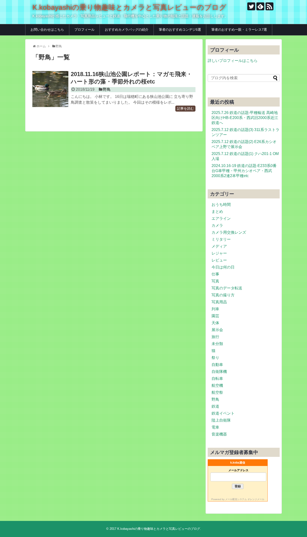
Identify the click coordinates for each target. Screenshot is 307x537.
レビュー (219, 260)
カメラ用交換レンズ (229, 232)
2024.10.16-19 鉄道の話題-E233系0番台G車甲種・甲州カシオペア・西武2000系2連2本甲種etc (244, 171)
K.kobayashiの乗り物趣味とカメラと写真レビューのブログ (129, 7)
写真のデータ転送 (227, 288)
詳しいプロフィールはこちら (233, 61)
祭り (215, 358)
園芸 (215, 316)
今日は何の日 (223, 267)
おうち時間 (221, 205)
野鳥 (107, 89)
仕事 (215, 274)
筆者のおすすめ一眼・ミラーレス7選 (239, 29)
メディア (219, 246)
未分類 (217, 344)
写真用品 (219, 302)
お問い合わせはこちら (47, 29)
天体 (215, 323)
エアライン (221, 218)
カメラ (217, 225)
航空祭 (217, 392)
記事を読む (185, 109)
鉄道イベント (223, 413)
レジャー (219, 253)
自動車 (217, 365)
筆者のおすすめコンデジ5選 (180, 29)
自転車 (217, 378)
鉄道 (215, 406)
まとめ (217, 211)
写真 (215, 281)
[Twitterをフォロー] (251, 6)
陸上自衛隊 (221, 420)
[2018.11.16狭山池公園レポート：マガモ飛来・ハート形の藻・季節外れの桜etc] (50, 89)
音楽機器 (219, 434)
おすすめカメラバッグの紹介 (126, 29)
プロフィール (84, 29)
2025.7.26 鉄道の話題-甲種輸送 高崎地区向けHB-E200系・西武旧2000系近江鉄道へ (245, 118)
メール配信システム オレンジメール (244, 499)
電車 (215, 427)
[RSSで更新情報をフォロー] (269, 6)
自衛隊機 (219, 372)
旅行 (215, 337)
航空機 (217, 385)
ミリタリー (221, 239)
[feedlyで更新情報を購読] (260, 6)
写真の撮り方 (223, 295)
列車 (215, 309)
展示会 (217, 330)
